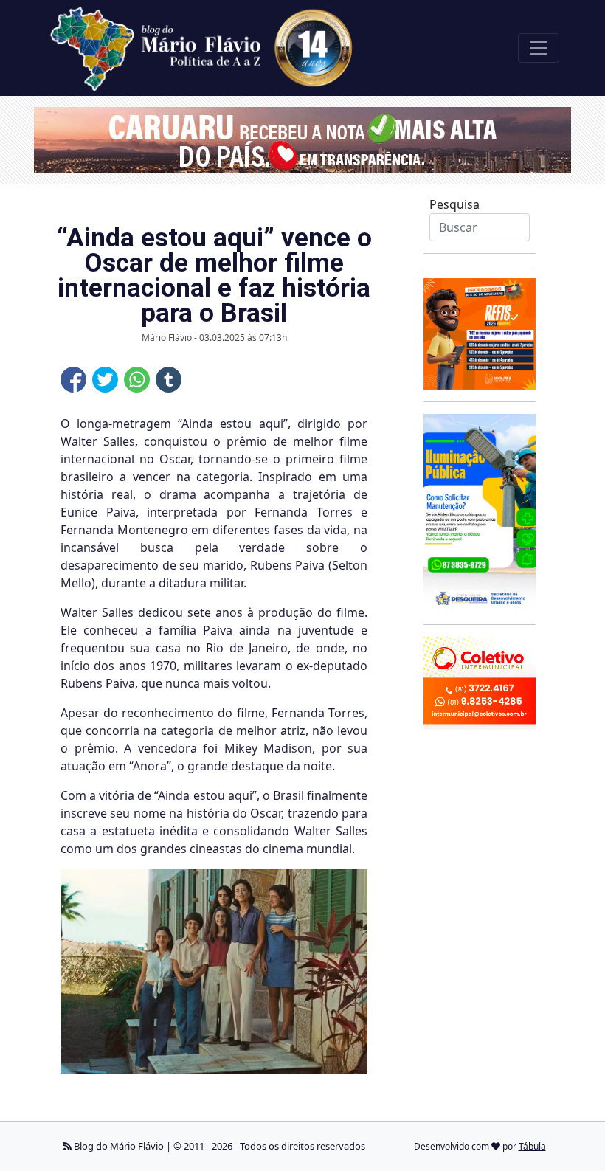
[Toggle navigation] (538, 48)
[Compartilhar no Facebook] (73, 380)
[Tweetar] (105, 380)
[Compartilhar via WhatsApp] (137, 380)
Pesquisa (454, 204)
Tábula (532, 1146)
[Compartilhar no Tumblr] (169, 380)
